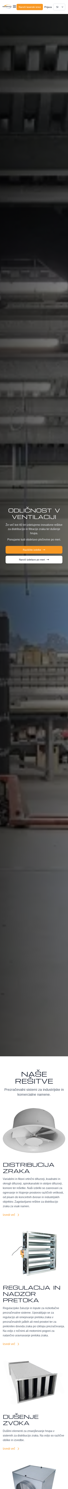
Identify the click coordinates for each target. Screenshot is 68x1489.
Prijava (48, 7)
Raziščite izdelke (32, 549)
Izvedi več (9, 1214)
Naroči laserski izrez (30, 7)
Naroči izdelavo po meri (32, 559)
